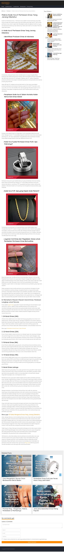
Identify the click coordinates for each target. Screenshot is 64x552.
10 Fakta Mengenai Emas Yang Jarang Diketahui (24, 414)
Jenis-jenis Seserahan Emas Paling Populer (46, 510)
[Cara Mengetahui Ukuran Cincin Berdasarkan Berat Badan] (16, 466)
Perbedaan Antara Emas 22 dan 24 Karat (16, 328)
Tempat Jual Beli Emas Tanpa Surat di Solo (57, 15)
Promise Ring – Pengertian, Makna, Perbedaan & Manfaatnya (15, 510)
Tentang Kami (23, 6)
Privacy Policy (30, 6)
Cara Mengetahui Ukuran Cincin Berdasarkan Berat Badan (14, 479)
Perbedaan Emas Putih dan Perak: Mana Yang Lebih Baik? (46, 479)
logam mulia (11, 304)
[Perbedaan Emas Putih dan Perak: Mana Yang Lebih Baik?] (47, 466)
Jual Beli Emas (8, 6)
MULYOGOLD (12, 549)
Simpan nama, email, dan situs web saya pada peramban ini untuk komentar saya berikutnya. (25, 539)
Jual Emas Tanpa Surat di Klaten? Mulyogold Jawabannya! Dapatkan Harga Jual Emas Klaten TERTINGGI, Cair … (54, 25)
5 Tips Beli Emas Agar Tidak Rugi (57, 54)
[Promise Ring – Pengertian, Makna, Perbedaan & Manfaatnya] (16, 496)
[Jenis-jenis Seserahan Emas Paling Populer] (47, 496)
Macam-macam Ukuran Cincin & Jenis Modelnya (57, 45)
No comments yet (8, 518)
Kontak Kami (16, 6)
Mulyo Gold (27, 442)
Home (3, 6)
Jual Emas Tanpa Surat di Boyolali (57, 34)
